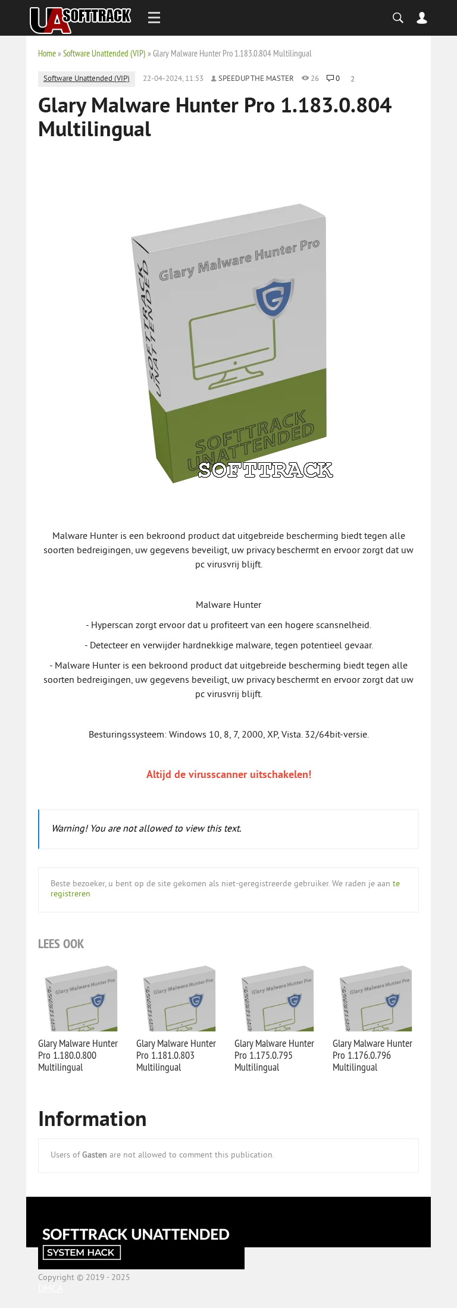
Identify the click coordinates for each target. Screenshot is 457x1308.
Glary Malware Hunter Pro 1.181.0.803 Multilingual (176, 1055)
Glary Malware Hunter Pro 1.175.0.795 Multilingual (274, 1055)
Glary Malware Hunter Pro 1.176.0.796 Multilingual (372, 1055)
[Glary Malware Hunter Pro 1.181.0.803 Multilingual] (179, 996)
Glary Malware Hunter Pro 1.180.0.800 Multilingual (78, 1055)
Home (47, 53)
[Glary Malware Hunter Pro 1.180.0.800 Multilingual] (81, 996)
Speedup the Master (256, 79)
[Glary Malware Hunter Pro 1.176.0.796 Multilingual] (376, 996)
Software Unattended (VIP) (104, 53)
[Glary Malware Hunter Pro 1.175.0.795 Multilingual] (277, 996)
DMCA (50, 1289)
